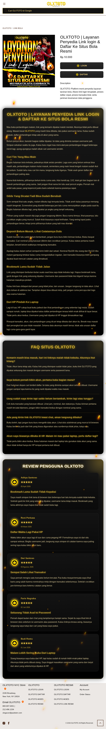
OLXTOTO (7, 28)
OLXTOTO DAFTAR (36, 694)
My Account (84, 689)
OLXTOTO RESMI (35, 704)
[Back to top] (100, 723)
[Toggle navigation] (4, 4)
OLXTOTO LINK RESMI (64, 704)
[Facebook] (8, 723)
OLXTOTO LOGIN (35, 689)
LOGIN (84, 66)
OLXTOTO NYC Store (14, 685)
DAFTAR (84, 74)
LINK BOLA (18, 28)
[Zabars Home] (56, 4)
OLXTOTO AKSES (35, 699)
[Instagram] (4, 723)
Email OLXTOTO (11, 702)
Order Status (85, 694)
